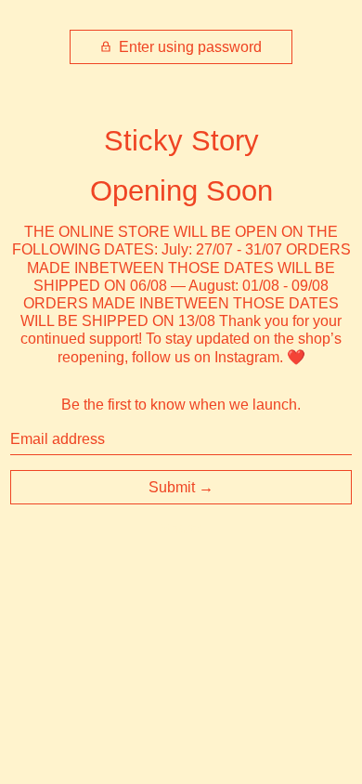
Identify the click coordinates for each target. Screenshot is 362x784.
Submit (172, 487)
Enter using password (188, 47)
